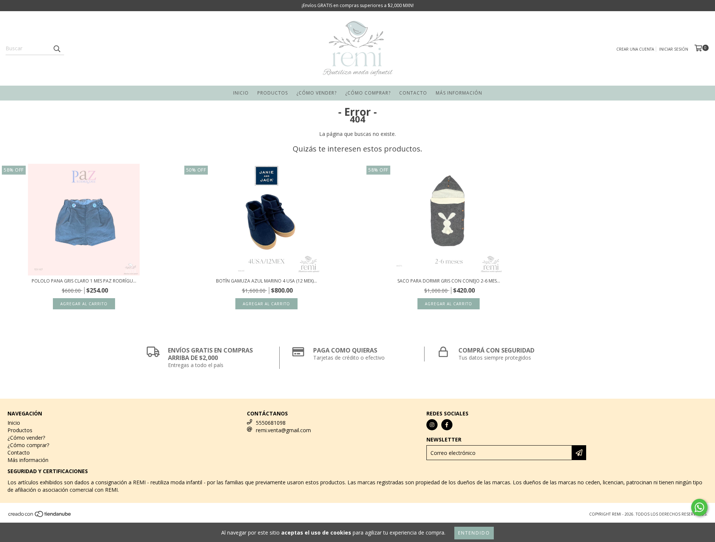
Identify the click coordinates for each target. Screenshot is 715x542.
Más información (459, 93)
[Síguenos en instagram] (432, 424)
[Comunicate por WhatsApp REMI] (699, 507)
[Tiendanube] (40, 516)
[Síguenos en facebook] (446, 424)
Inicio (241, 93)
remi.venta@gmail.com (283, 430)
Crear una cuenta (635, 49)
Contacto (413, 93)
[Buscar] (56, 48)
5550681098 (271, 422)
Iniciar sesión (673, 49)
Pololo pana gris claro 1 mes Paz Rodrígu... (84, 281)
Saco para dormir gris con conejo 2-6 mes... (448, 281)
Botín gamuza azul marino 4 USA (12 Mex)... (266, 281)
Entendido (474, 533)
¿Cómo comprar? (368, 93)
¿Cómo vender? (316, 93)
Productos (272, 93)
